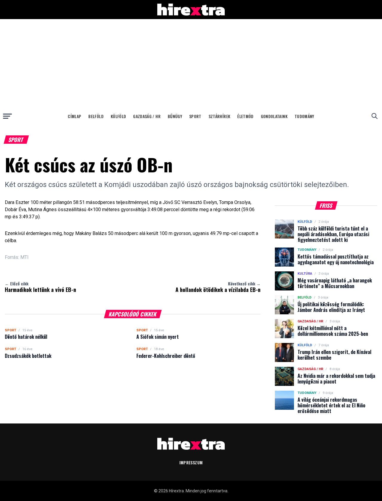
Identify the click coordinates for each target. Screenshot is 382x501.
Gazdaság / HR (147, 116)
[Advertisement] (191, 64)
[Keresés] (374, 116)
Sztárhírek (219, 116)
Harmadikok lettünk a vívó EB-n (40, 286)
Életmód (245, 116)
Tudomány (304, 116)
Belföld (95, 116)
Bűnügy (175, 116)
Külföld (118, 116)
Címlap (74, 116)
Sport (195, 116)
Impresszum (191, 462)
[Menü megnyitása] (7, 116)
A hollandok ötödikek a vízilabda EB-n (218, 286)
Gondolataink (274, 116)
